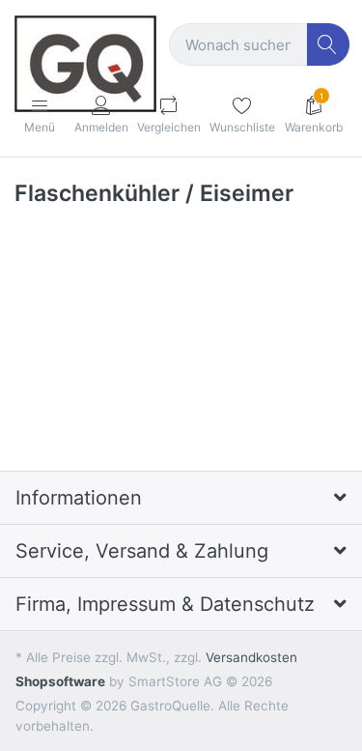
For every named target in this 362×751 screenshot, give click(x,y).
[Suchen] (328, 45)
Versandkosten (251, 657)
